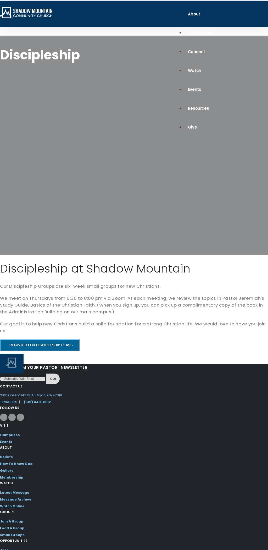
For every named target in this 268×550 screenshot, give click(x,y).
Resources (198, 108)
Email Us (9, 402)
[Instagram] (12, 417)
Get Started (200, 33)
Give (192, 127)
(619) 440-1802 (37, 402)
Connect (196, 51)
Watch (194, 70)
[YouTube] (20, 417)
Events (194, 89)
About (194, 14)
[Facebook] (3, 417)
